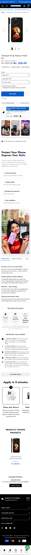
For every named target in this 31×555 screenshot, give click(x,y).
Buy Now (12, 94)
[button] (6, 6)
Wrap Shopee (9, 535)
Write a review (15, 485)
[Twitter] (14, 528)
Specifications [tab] (16, 258)
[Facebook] (2, 528)
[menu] (2, 6)
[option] (15, 30)
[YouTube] (10, 528)
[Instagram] (6, 528)
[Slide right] (27, 30)
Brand (3, 72)
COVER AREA (5, 79)
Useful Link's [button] (5, 508)
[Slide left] (4, 30)
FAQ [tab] (27, 258)
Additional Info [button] (7, 518)
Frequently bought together (8, 86)
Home (3, 12)
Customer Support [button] (7, 513)
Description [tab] (5, 258)
